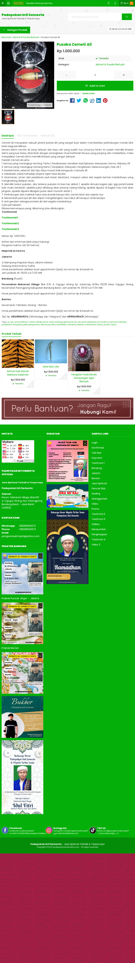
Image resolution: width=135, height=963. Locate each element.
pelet (25, 324)
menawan (113, 322)
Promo (95, 509)
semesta (72, 324)
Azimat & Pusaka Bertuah (110, 64)
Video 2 (96, 544)
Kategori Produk (17, 30)
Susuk (107, 324)
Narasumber (99, 529)
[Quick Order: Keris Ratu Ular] (37, 360)
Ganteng (58, 322)
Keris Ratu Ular (51, 366)
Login (95, 442)
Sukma (100, 324)
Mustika (123, 322)
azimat (17, 322)
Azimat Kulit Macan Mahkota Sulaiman (18, 373)
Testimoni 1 (98, 463)
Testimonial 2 (10, 223)
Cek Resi (96, 452)
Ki (98, 322)
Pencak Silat (99, 488)
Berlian (25, 322)
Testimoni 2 (98, 514)
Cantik (32, 322)
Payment (97, 458)
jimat (84, 322)
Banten (96, 478)
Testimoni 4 (99, 539)
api (11, 322)
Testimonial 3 (10, 229)
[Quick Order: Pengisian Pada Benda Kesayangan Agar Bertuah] (70, 368)
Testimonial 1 (10, 217)
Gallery (96, 524)
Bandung (97, 468)
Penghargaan (99, 534)
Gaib (51, 322)
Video (95, 503)
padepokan (7, 324)
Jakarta (96, 473)
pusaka (51, 324)
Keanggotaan (99, 498)
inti (75, 322)
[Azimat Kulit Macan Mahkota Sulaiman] (18, 353)
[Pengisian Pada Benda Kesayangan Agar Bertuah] (84, 355)
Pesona (44, 324)
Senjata (80, 324)
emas (45, 322)
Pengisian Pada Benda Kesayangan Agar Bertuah (84, 378)
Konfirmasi (98, 447)
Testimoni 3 (98, 519)
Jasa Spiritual (99, 483)
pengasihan (34, 324)
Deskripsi (8, 135)
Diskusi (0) (48, 135)
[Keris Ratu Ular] (51, 351)
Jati (79, 322)
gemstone (68, 322)
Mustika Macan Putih (37, 3)
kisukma (104, 322)
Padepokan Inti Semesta (23, 14)
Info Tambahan (27, 135)
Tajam (113, 324)
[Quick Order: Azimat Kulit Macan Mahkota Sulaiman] (4, 365)
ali (8, 322)
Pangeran (17, 324)
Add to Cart (97, 86)
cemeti (39, 322)
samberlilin (61, 324)
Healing (96, 493)
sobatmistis (90, 324)
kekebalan (92, 322)
